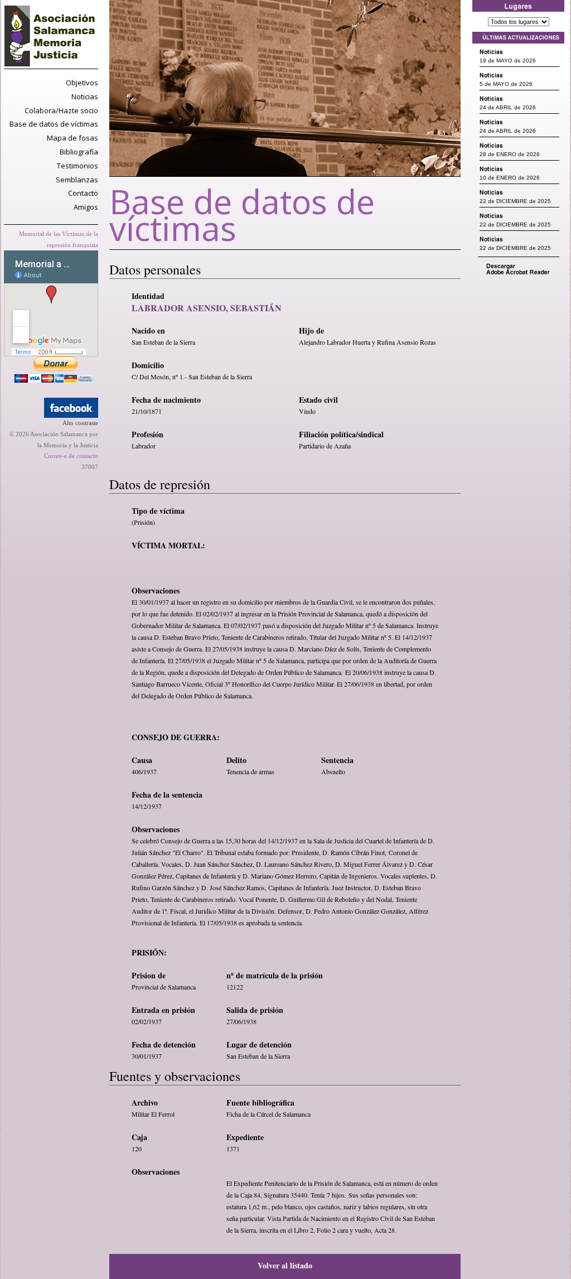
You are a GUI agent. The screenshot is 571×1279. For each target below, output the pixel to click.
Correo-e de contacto (71, 455)
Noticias (84, 96)
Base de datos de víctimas (53, 124)
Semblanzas (77, 180)
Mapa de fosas (72, 138)
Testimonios (77, 166)
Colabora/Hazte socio (61, 110)
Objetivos (82, 83)
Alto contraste (80, 422)
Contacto (83, 193)
